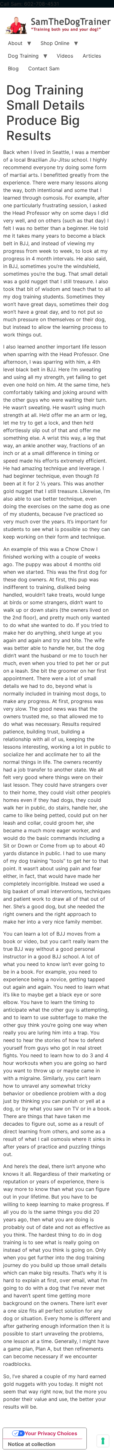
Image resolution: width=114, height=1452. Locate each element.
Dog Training (23, 56)
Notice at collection (31, 1444)
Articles (92, 56)
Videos (65, 56)
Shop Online (55, 43)
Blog (13, 68)
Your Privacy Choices (51, 1433)
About (15, 43)
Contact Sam (44, 68)
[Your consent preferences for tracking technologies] (103, 1441)
